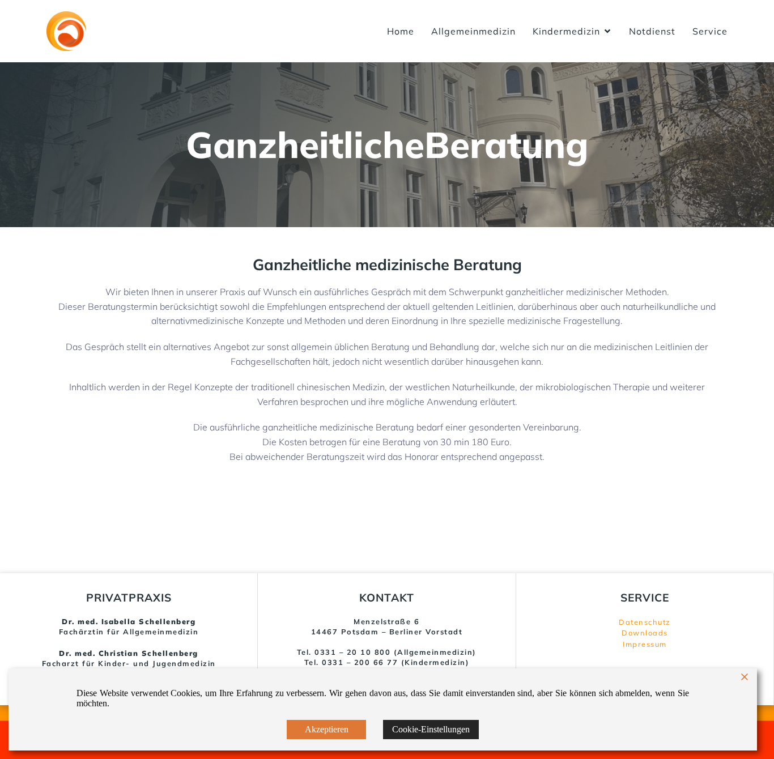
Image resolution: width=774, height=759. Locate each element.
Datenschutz (645, 621)
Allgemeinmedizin (473, 31)
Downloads (645, 632)
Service (710, 31)
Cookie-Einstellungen (431, 729)
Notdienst (652, 31)
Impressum (645, 644)
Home (400, 31)
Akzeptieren (326, 729)
